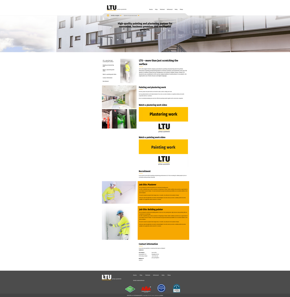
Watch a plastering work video (108, 70)
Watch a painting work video (109, 74)
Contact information (107, 77)
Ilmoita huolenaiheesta (138, 280)
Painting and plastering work (108, 65)
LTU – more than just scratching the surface (108, 61)
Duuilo (161, 295)
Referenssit (169, 9)
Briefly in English (115, 15)
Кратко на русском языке (130, 15)
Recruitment (106, 81)
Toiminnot (162, 9)
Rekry (176, 9)
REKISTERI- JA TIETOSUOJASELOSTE (134, 295)
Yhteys (181, 9)
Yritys (156, 9)
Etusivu (151, 9)
